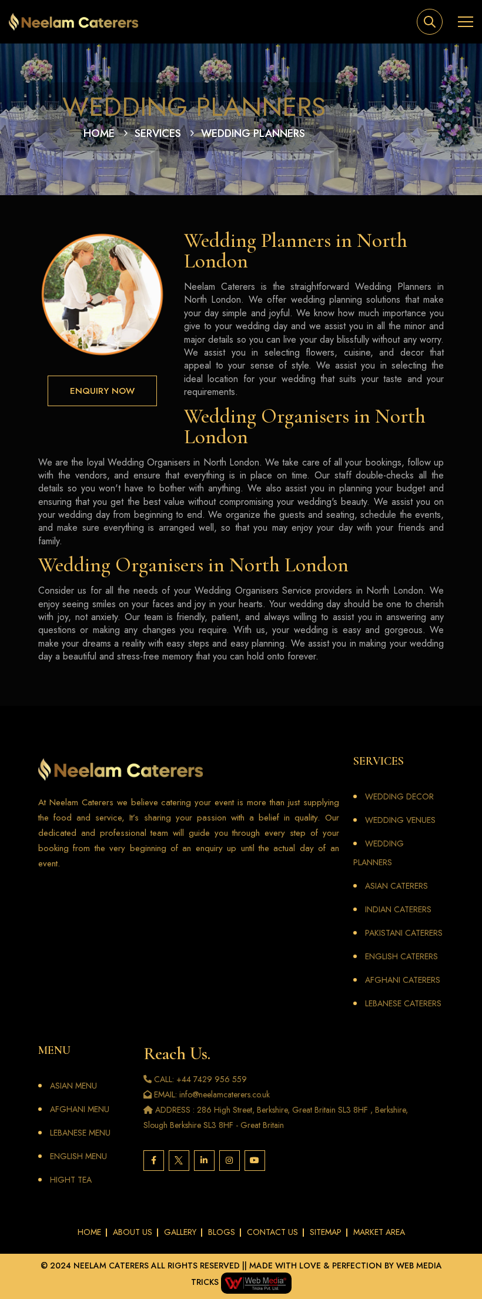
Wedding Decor (399, 796)
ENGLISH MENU (78, 1156)
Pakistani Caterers (404, 933)
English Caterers (401, 956)
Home (99, 133)
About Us (132, 1232)
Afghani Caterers (402, 980)
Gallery (180, 1232)
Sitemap (326, 1232)
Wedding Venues (400, 820)
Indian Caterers (398, 909)
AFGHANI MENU (79, 1109)
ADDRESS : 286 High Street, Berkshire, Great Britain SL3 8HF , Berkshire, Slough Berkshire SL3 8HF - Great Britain (275, 1117)
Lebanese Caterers (403, 1003)
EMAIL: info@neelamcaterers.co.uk (211, 1094)
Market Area (379, 1232)
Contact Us (272, 1232)
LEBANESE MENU (80, 1133)
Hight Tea (71, 1180)
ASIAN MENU (73, 1086)
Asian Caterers (396, 886)
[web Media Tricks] (255, 1282)
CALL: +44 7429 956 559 (199, 1079)
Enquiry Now (102, 390)
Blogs (221, 1232)
